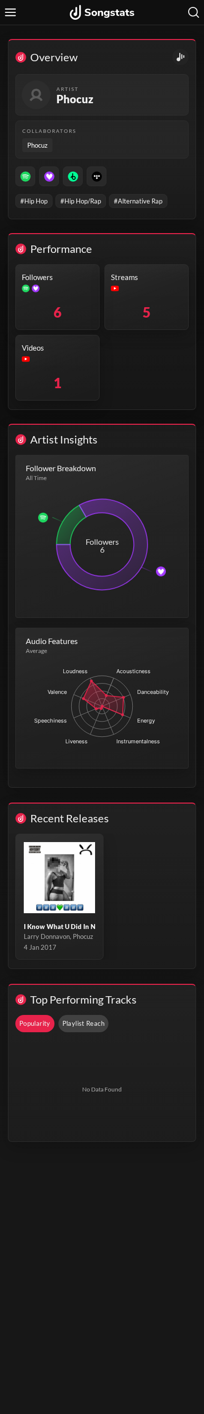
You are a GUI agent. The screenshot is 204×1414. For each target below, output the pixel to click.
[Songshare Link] (180, 57)
